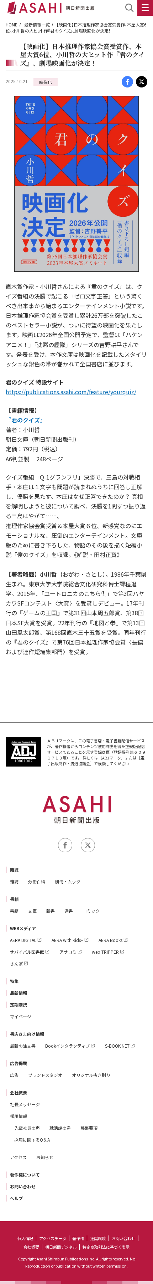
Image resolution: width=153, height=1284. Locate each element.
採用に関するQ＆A (32, 1140)
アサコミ (67, 952)
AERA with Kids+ (67, 940)
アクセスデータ (52, 1238)
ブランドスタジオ (45, 1075)
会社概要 (18, 1092)
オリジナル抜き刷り (91, 1075)
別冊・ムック (67, 881)
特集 (14, 981)
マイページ (20, 1016)
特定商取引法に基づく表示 (106, 1247)
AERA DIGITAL (23, 940)
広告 (14, 1075)
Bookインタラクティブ (67, 1046)
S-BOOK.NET (117, 1046)
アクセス (18, 1157)
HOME (11, 24)
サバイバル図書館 (27, 952)
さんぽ (16, 964)
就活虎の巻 (60, 1128)
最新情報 (18, 993)
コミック (91, 911)
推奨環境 (98, 1238)
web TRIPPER (105, 952)
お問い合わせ (23, 1186)
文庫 (32, 911)
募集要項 (88, 1128)
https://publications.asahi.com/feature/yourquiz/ (71, 391)
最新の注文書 (23, 1046)
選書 (68, 911)
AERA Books (110, 940)
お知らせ (44, 1157)
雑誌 (14, 870)
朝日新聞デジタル (60, 1247)
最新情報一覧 (37, 24)
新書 (50, 911)
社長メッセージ (25, 1104)
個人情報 (25, 1238)
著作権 (78, 1238)
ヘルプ (16, 1198)
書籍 (14, 899)
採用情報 (18, 1116)
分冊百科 (36, 881)
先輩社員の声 (27, 1128)
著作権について (25, 1175)
